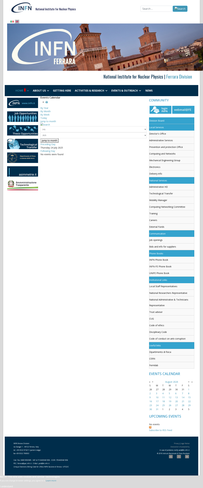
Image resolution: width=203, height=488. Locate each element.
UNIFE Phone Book (159, 273)
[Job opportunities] (22, 116)
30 (150, 409)
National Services (158, 180)
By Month (45, 111)
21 (183, 401)
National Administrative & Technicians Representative (168, 302)
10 (157, 397)
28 (183, 405)
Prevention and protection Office (166, 146)
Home (19, 90)
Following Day (47, 150)
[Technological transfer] (22, 144)
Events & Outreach (124, 90)
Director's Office (157, 133)
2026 (175, 381)
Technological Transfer (161, 193)
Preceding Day (47, 144)
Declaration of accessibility (180, 447)
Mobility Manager (158, 200)
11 (163, 397)
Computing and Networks (162, 153)
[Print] (47, 102)
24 (157, 405)
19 (170, 401)
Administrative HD (158, 186)
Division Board (156, 120)
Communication (157, 233)
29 (189, 405)
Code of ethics (156, 325)
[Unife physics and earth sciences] (22, 157)
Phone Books (156, 253)
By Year (44, 107)
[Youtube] (187, 456)
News (149, 90)
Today (43, 117)
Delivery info (155, 173)
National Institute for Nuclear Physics (56, 9)
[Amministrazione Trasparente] (22, 185)
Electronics (154, 166)
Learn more (51, 480)
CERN (152, 358)
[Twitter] (179, 456)
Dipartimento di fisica (160, 351)
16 (150, 401)
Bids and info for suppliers (162, 246)
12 (170, 397)
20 (176, 401)
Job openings (156, 239)
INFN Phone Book (158, 259)
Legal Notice (185, 443)
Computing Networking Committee (167, 206)
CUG (151, 318)
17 (157, 401)
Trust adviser (156, 311)
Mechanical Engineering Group (164, 160)
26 (170, 405)
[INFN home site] (22, 103)
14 (183, 397)
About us (39, 90)
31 (157, 409)
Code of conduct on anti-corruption (167, 338)
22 (189, 401)
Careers (153, 220)
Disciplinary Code (158, 331)
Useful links (155, 345)
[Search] (93, 124)
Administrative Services (161, 140)
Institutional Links (158, 279)
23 (150, 405)
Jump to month (48, 121)
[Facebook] (171, 456)
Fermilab (153, 365)
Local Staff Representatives (163, 286)
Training (153, 213)
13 (176, 397)
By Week (44, 114)
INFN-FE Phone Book (160, 266)
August (168, 381)
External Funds (156, 226)
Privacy (176, 443)
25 (163, 405)
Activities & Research (89, 90)
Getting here (62, 90)
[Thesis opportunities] (22, 130)
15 (189, 397)
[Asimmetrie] (22, 171)
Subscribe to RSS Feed (160, 430)
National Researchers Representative (168, 292)
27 (176, 405)
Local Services (156, 127)
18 (163, 401)
